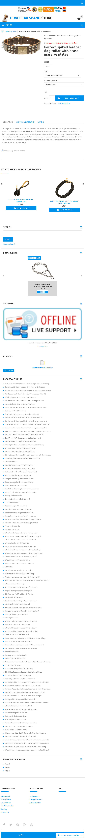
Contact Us (5, 812)
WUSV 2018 (9, 567)
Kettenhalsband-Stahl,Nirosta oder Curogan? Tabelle (23, 519)
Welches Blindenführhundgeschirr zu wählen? (20, 628)
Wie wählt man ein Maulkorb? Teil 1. (17, 560)
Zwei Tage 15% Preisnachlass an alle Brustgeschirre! (23, 438)
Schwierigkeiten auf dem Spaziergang (18, 675)
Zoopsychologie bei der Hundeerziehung (19, 482)
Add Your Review (64, 103)
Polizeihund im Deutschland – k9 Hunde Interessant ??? (23, 417)
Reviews (41, 122)
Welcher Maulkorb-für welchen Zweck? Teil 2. (20, 540)
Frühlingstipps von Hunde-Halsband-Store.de (20, 397)
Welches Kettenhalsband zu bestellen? (18, 706)
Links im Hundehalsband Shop (15, 411)
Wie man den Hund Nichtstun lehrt (17, 634)
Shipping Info (5, 796)
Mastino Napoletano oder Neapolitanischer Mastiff (22, 577)
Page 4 (7, 770)
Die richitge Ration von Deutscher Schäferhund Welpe (23, 672)
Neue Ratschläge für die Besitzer (16, 712)
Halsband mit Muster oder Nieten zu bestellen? (21, 648)
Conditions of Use (7, 806)
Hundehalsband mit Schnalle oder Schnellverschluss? (23, 607)
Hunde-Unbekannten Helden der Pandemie (20, 404)
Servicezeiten (42, 347)
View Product (23, 208)
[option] (42, 276)
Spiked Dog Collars (11, 31)
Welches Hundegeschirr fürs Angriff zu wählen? (21, 587)
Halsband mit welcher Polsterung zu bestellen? (21, 723)
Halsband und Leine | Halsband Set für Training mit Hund (24, 400)
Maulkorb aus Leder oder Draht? (16, 729)
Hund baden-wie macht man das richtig (18, 509)
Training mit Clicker (11, 618)
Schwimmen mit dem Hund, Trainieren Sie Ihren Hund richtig (25, 746)
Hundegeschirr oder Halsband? (15, 655)
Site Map (4, 809)
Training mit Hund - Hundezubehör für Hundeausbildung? (24, 445)
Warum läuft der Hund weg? (14, 584)
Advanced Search (9, 244)
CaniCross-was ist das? (12, 502)
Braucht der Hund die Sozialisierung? (17, 499)
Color (46, 62)
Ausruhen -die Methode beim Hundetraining (20, 468)
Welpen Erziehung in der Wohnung (17, 543)
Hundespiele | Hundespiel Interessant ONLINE (21, 441)
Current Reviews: (50, 103)
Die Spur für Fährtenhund (13, 597)
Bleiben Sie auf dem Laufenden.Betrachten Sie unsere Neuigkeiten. (28, 390)
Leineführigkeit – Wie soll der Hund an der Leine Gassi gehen (25, 407)
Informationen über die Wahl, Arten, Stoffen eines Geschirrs (25, 733)
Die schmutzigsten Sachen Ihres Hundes (18, 570)
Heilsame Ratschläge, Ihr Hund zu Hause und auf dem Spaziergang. (27, 689)
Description (8, 122)
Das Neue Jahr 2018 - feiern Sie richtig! (18, 641)
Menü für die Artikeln (12, 526)
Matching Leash (50, 81)
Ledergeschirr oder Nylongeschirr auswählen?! (21, 472)
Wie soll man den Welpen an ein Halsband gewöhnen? (23, 553)
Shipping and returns (25, 122)
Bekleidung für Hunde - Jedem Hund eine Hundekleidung (25, 387)
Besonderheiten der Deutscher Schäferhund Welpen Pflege (25, 638)
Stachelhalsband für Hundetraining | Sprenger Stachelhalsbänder (27, 424)
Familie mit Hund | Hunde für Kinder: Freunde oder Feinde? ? (25, 394)
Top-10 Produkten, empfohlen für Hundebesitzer (22, 489)
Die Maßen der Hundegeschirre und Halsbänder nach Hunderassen (28, 455)
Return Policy (6, 802)
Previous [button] (3, 276)
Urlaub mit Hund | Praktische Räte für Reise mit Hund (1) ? (24, 434)
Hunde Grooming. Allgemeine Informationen (20, 516)
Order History (34, 796)
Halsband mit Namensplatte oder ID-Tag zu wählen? (22, 685)
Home (2, 31)
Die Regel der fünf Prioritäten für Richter (19, 594)
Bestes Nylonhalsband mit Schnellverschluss (20, 679)
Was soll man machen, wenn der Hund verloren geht (23, 536)
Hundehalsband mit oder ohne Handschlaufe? (20, 736)
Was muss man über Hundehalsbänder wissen (20, 448)
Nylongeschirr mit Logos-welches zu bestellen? (21, 699)
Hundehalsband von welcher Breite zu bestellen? (22, 611)
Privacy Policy (6, 799)
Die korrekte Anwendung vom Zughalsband (20, 451)
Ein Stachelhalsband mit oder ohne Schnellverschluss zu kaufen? (27, 682)
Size (45, 71)
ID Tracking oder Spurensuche (15, 658)
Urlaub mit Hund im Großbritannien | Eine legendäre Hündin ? (26, 428)
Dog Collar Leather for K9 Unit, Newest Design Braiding (64, 202)
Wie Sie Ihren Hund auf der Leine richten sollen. (21, 709)
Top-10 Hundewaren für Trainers (16, 485)
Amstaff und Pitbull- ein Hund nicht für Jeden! (21, 492)
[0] (79, 20)
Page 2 (7, 764)
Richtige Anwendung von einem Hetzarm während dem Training (27, 580)
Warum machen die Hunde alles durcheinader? (21, 621)
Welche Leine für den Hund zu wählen (18, 475)
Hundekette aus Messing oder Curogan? (18, 726)
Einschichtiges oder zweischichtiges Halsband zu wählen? (24, 645)
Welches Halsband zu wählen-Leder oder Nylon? (21, 631)
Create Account (35, 802)
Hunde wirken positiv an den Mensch (17, 604)
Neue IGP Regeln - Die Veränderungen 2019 (20, 465)
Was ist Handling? (11, 461)
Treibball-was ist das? (12, 529)
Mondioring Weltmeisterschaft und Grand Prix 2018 (22, 458)
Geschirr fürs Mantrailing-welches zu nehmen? (20, 601)
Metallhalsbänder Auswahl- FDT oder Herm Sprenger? (23, 695)
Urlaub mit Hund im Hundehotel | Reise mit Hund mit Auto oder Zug (28, 431)
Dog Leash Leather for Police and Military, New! (21, 201)
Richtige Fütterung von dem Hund (16, 614)
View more (8, 370)
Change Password (36, 799)
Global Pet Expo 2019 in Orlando (16, 506)
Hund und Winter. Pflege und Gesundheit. (19, 512)
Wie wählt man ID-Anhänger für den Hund (19, 563)
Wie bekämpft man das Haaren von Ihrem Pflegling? (22, 550)
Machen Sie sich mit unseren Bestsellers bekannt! (22, 414)
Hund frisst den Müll (12, 651)
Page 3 (7, 767)
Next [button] (82, 276)
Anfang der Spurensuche (13, 495)
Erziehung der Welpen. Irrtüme (15, 719)
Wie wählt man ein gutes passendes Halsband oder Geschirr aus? (27, 750)
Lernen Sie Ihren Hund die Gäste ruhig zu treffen (21, 522)
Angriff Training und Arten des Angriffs (18, 590)
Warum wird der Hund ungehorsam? (17, 624)
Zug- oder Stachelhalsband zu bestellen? (19, 668)
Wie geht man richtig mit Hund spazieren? (19, 478)
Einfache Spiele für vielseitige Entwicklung (19, 573)
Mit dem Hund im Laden (13, 665)
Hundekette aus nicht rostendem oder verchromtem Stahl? (25, 692)
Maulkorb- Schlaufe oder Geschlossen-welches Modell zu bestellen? (28, 662)
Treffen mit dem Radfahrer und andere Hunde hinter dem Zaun (26, 702)
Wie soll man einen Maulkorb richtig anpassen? (21, 556)
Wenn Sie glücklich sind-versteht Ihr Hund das (20, 546)
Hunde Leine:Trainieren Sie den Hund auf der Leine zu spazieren (27, 743)
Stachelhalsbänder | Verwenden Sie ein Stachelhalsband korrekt (27, 740)
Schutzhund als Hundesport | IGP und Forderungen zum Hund (26, 421)
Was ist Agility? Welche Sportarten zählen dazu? (21, 533)
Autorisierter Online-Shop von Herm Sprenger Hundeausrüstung (27, 384)
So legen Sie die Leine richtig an (16, 716)
